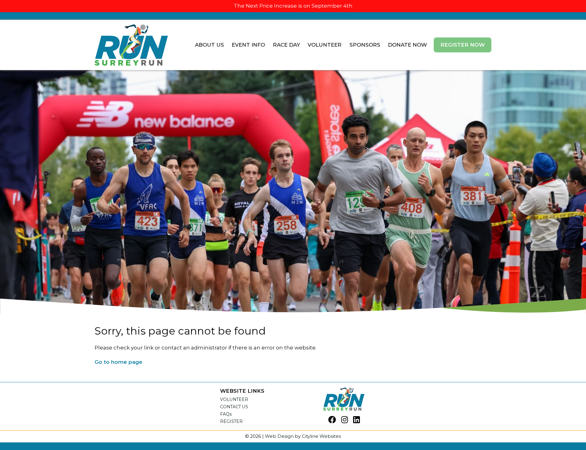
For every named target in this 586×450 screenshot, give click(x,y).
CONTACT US (234, 406)
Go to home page (118, 362)
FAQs (226, 414)
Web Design (279, 436)
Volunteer (325, 45)
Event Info (248, 45)
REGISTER (231, 421)
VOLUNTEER (234, 399)
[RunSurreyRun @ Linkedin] (356, 420)
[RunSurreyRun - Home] (131, 44)
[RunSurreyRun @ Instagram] (344, 420)
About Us (209, 45)
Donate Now (407, 45)
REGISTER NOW (462, 45)
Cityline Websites (321, 436)
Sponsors (364, 45)
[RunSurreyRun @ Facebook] (332, 420)
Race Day (286, 45)
